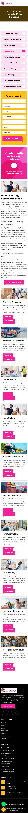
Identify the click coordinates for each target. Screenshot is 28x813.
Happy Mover (22, 245)
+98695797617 (14, 173)
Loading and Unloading (13, 611)
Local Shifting (9, 572)
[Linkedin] (17, 713)
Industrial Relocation (12, 495)
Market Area (4, 730)
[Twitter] (12, 713)
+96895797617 (11, 786)
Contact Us (4, 738)
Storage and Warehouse (13, 650)
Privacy (3, 733)
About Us (3, 722)
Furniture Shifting (10, 534)
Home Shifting (9, 418)
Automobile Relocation (13, 457)
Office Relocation (10, 379)
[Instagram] (7, 713)
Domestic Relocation (12, 302)
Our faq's (3, 728)
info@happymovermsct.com (15, 792)
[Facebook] (3, 713)
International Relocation (13, 341)
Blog (2, 725)
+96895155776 (11, 788)
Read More (8, 706)
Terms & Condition (6, 736)
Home (8, 11)
